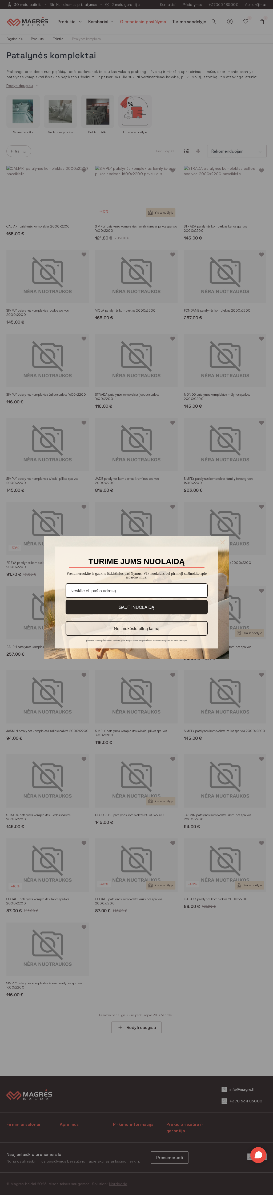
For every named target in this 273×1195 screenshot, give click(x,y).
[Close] (222, 542)
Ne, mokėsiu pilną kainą (136, 628)
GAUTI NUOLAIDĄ (136, 607)
